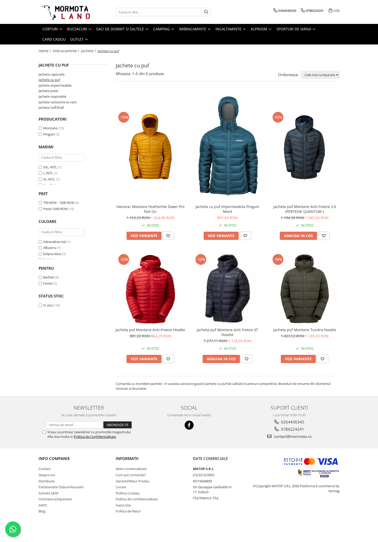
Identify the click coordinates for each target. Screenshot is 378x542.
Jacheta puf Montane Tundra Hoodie (304, 329)
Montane (50, 128)
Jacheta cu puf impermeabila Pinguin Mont (227, 209)
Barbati (48, 277)
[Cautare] (206, 12)
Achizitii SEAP (49, 493)
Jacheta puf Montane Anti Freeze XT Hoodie (227, 332)
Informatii (127, 458)
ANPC (43, 505)
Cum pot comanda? (131, 475)
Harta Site (123, 505)
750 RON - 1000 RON (58, 202)
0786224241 (292, 429)
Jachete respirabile (52, 96)
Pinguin (49, 134)
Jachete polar (48, 90)
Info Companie (54, 458)
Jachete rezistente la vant (58, 102)
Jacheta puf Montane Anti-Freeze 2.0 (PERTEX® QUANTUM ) (304, 209)
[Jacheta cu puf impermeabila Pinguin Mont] (228, 147)
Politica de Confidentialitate (95, 436)
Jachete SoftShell (51, 107)
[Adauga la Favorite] (168, 236)
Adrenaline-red (54, 241)
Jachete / (89, 50)
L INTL (48, 173)
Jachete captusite (52, 74)
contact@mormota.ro (292, 436)
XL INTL (49, 179)
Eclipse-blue (52, 253)
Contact (45, 468)
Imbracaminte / (66, 50)
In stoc (48, 305)
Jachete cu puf (49, 79)
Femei (47, 283)
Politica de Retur (128, 511)
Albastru (49, 247)
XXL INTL (50, 167)
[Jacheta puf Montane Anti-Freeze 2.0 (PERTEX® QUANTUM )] (305, 147)
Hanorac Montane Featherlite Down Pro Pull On (150, 209)
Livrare (121, 487)
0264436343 (292, 421)
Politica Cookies (128, 493)
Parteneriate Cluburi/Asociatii (61, 487)
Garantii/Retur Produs (132, 481)
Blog (42, 511)
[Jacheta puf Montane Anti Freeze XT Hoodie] (228, 289)
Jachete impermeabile (55, 85)
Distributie (47, 481)
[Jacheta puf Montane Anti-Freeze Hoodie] (150, 289)
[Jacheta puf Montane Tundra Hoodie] (305, 289)
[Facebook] (189, 425)
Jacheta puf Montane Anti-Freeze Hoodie (150, 329)
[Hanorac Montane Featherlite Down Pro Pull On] (150, 147)
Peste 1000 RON (55, 208)
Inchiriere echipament (55, 499)
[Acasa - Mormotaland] (64, 12)
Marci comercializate (131, 468)
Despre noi (47, 475)
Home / (45, 50)
